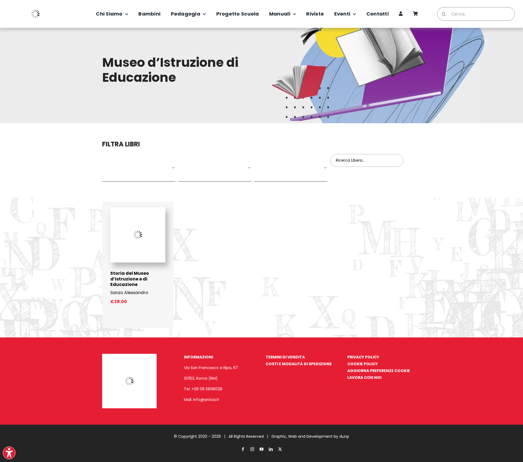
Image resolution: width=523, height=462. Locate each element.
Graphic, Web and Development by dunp (310, 436)
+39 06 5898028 (206, 389)
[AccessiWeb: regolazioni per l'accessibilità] (9, 452)
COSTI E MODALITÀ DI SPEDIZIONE (299, 364)
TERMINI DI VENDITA (285, 357)
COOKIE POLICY (362, 364)
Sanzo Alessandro (129, 292)
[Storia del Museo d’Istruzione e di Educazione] (138, 209)
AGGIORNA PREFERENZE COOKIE (378, 370)
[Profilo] (401, 14)
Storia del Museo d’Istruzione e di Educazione (129, 279)
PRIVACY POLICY (363, 357)
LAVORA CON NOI (364, 377)
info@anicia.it (206, 399)
